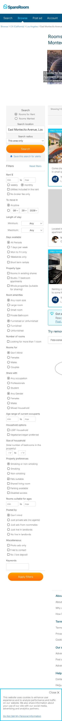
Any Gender (17, 393)
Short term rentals (19, 262)
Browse (22, 18)
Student (15, 387)
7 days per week (19, 247)
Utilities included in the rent (24, 189)
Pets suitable (17, 479)
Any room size (18, 300)
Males (14, 362)
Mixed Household (20, 408)
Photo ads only (18, 545)
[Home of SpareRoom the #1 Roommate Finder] (16, 6)
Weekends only (19, 256)
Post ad (37, 18)
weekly (14, 185)
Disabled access (18, 492)
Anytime (15, 205)
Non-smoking (18, 473)
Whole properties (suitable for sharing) (24, 287)
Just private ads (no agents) (25, 520)
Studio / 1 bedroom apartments (20, 280)
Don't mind (16, 515)
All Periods (16, 242)
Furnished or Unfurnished (24, 321)
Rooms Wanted (26, 118)
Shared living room (20, 483)
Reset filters (35, 166)
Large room (17, 305)
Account (52, 18)
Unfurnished (17, 330)
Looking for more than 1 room (25, 341)
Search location (25, 124)
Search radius (25, 136)
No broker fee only (20, 194)
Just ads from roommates (24, 524)
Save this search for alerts (27, 156)
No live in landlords (21, 534)
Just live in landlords (21, 529)
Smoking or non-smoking (24, 463)
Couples (15, 367)
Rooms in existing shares (23, 273)
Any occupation (19, 378)
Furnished (16, 325)
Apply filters (25, 576)
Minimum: (13, 223)
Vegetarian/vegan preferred (24, 434)
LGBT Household (19, 430)
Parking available (19, 488)
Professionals (18, 383)
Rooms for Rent (26, 114)
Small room (16, 309)
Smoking (15, 468)
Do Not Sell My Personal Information (22, 716)
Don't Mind (16, 352)
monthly (28, 185)
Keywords (11, 561)
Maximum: (13, 230)
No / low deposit (19, 554)
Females (15, 357)
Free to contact (18, 550)
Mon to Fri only (19, 252)
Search (7, 18)
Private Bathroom (19, 315)
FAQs (58, 685)
